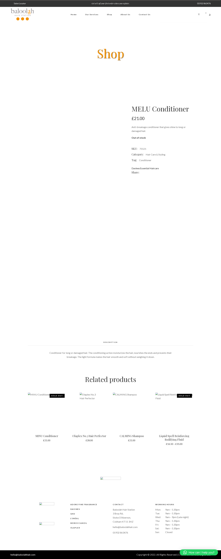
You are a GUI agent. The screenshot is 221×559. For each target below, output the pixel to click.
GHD (72, 514)
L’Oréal (74, 518)
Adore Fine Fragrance (83, 504)
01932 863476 (120, 532)
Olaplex (75, 528)
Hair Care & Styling (155, 154)
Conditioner (145, 160)
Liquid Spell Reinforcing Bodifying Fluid (174, 437)
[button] (199, 552)
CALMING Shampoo (132, 436)
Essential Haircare (149, 168)
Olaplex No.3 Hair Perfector (89, 436)
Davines (136, 168)
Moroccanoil (78, 523)
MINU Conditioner (46, 436)
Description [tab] (110, 342)
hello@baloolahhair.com (125, 527)
